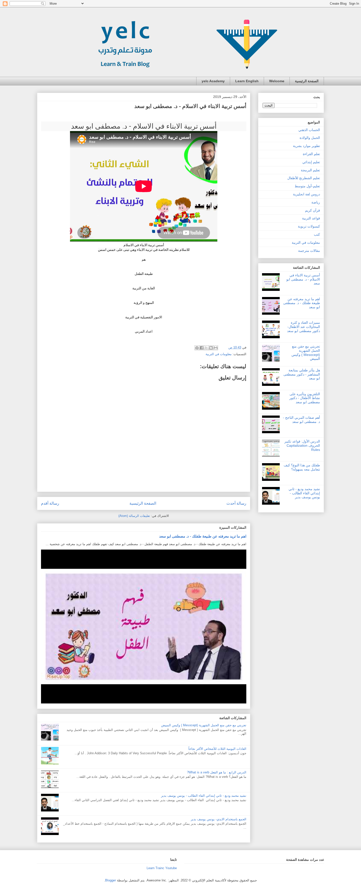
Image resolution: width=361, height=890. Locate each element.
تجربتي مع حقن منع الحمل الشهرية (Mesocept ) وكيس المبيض (203, 725)
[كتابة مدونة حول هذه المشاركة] (210, 347)
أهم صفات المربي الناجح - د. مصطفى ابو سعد (301, 420)
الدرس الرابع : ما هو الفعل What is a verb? (216, 772)
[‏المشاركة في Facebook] (201, 347)
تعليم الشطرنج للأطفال (303, 178)
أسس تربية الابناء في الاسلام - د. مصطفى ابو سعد (303, 279)
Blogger (110, 880)
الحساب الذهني (309, 130)
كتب (317, 234)
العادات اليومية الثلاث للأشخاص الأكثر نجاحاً (217, 749)
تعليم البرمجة (310, 170)
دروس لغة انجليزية (306, 194)
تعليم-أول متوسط (307, 186)
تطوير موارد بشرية (306, 146)
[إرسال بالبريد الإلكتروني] (215, 347)
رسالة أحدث (236, 503)
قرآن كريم (312, 210)
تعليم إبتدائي (311, 162)
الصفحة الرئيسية (307, 81)
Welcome (276, 81)
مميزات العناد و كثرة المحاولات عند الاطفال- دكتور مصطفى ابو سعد (303, 327)
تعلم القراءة (311, 154)
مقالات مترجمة (309, 251)
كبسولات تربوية (309, 226)
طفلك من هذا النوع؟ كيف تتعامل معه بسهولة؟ (302, 467)
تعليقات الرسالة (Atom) (134, 516)
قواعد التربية (311, 218)
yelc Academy (213, 81)
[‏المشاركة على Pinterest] (196, 347)
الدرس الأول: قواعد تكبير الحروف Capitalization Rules (302, 445)
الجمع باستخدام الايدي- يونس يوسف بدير (218, 819)
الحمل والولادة (310, 138)
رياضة (315, 202)
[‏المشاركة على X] (206, 347)
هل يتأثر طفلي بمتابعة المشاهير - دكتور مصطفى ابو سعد (301, 374)
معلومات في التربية (219, 354)
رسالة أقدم (50, 503)
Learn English (247, 81)
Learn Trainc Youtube (162, 868)
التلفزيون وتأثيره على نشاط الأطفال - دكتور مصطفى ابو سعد (304, 398)
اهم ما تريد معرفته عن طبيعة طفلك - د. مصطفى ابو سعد (202, 536)
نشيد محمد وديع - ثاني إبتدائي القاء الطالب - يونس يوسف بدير (203, 795)
